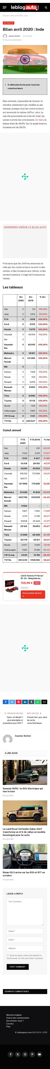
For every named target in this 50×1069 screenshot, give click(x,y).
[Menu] (4, 7)
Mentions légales (14, 1015)
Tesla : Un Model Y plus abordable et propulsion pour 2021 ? (13, 720)
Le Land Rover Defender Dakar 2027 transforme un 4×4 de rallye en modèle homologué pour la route (24, 832)
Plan (8, 1027)
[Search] (45, 7)
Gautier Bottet (14, 36)
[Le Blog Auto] (25, 7)
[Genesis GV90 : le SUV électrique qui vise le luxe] (25, 772)
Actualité (8, 23)
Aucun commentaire (13, 40)
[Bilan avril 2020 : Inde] (25, 59)
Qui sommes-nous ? (15, 1021)
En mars (39, 120)
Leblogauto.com (24, 1032)
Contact (10, 1024)
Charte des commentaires (17, 1018)
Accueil (6, 16)
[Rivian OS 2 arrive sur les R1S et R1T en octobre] (25, 856)
